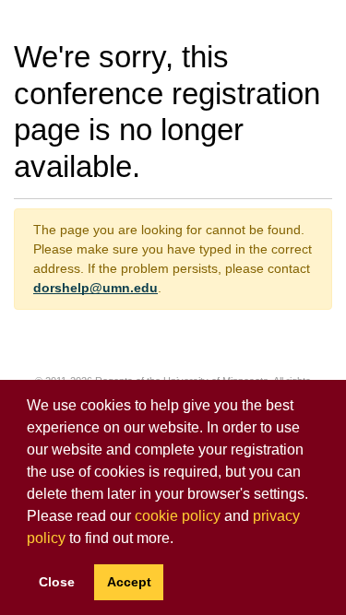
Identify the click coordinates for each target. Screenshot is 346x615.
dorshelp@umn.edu (95, 287)
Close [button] (57, 581)
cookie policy (178, 516)
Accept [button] (129, 581)
